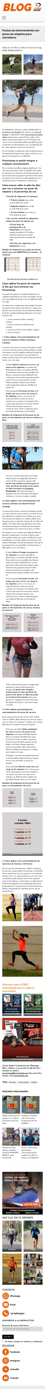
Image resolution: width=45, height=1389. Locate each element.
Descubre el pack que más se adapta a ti (22, 279)
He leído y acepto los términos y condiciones (23, 1342)
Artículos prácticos (15, 50)
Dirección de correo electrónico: (15, 1326)
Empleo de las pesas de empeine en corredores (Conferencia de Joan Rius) (11, 1119)
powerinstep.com (21, 1076)
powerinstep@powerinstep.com (15, 1073)
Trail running (23, 1082)
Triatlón (33, 1082)
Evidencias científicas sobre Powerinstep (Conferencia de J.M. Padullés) (29, 1119)
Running (12, 1082)
